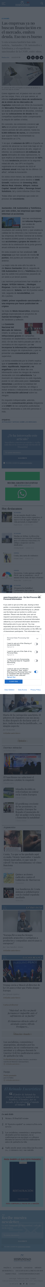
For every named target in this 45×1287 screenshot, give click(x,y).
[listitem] (22, 638)
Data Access (22, 690)
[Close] (40, 597)
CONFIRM (13, 681)
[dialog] (22, 643)
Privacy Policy (36, 690)
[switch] (36, 644)
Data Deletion (9, 690)
